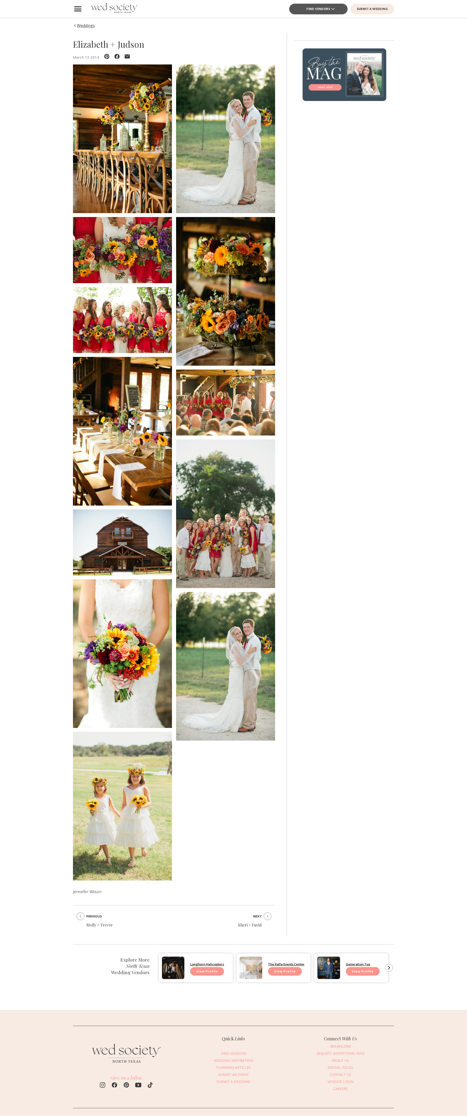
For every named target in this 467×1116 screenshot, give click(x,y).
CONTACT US (340, 1074)
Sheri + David (250, 924)
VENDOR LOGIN (340, 1081)
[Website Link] (126, 1065)
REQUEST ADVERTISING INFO (340, 1053)
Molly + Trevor (99, 924)
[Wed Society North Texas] (114, 9)
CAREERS (340, 1088)
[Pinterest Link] (126, 1085)
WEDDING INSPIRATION (233, 1060)
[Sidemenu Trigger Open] (78, 9)
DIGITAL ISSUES (340, 1067)
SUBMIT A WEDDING (372, 9)
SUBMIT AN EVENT (233, 1074)
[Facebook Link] (114, 1085)
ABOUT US (340, 1060)
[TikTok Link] (150, 1085)
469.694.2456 (340, 1046)
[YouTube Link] (138, 1085)
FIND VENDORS (318, 9)
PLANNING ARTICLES (233, 1067)
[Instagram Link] (102, 1085)
